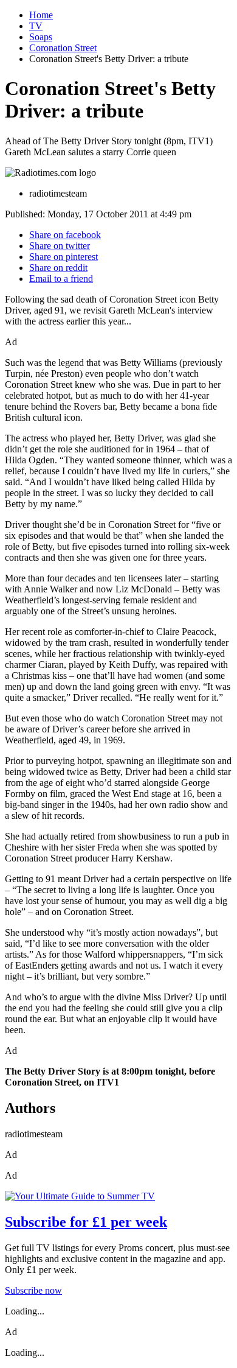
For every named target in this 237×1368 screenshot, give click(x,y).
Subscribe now (33, 1290)
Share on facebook (65, 235)
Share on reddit (58, 267)
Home (41, 15)
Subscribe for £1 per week (86, 1222)
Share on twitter (59, 245)
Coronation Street (63, 48)
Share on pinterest (63, 256)
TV (36, 26)
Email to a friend (61, 278)
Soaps (40, 37)
